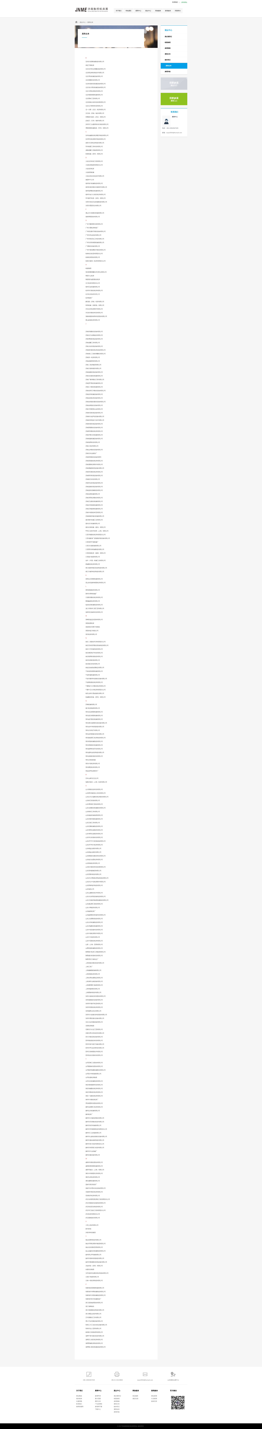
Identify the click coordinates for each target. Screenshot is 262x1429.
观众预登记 (168, 36)
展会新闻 (154, 1396)
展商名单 (90, 22)
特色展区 (128, 10)
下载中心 (98, 1409)
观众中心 (148, 10)
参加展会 (184, 2)
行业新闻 (154, 1398)
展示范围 (98, 1398)
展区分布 (98, 1401)
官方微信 (173, 1390)
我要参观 (173, 83)
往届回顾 (79, 1401)
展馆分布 (168, 54)
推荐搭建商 (79, 1406)
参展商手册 (98, 1406)
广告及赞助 (98, 1404)
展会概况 (79, 1396)
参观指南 (168, 48)
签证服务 (135, 1396)
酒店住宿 (135, 1398)
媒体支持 (154, 1401)
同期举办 (178, 10)
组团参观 (168, 42)
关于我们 (118, 10)
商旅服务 (158, 10)
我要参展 (173, 99)
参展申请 (98, 1396)
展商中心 (138, 10)
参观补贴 (168, 71)
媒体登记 (168, 60)
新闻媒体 (168, 10)
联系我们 (175, 2)
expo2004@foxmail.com (174, 132)
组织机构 (79, 1398)
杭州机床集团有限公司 (93, 294)
